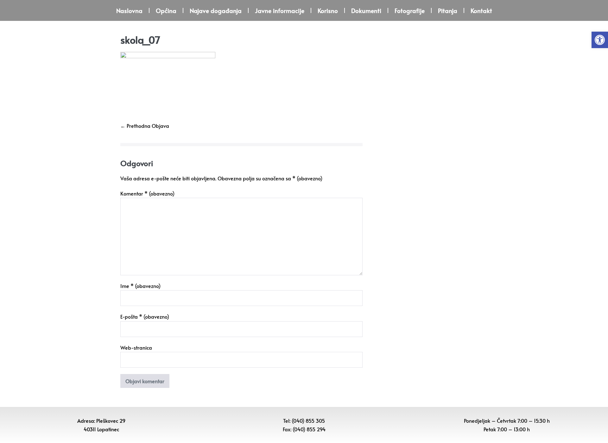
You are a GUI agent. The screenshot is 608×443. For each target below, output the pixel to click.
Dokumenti (366, 10)
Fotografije (410, 10)
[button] (600, 40)
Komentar (147, 193)
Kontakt (481, 10)
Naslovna (129, 10)
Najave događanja (216, 10)
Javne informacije (279, 10)
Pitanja (447, 10)
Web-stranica (136, 347)
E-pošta (144, 316)
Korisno (328, 10)
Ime (140, 285)
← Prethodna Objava (144, 125)
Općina (166, 10)
